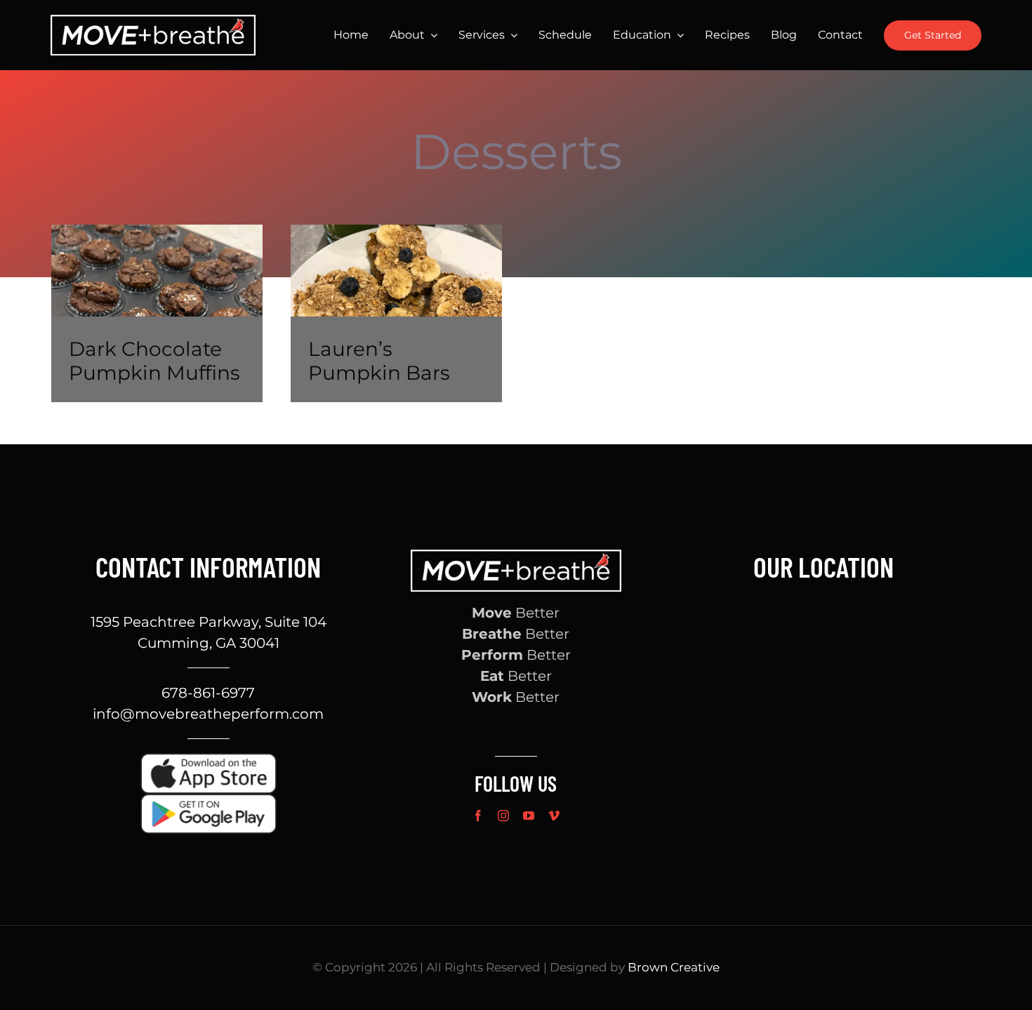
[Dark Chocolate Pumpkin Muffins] (157, 313)
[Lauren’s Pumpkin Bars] (396, 313)
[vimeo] (554, 815)
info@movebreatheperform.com (208, 713)
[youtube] (528, 815)
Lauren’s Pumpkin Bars (379, 361)
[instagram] (503, 815)
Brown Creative (674, 967)
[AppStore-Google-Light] (208, 800)
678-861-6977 (208, 692)
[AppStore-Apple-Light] (208, 760)
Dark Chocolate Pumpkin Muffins (154, 361)
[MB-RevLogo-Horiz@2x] (153, 21)
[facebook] (478, 815)
